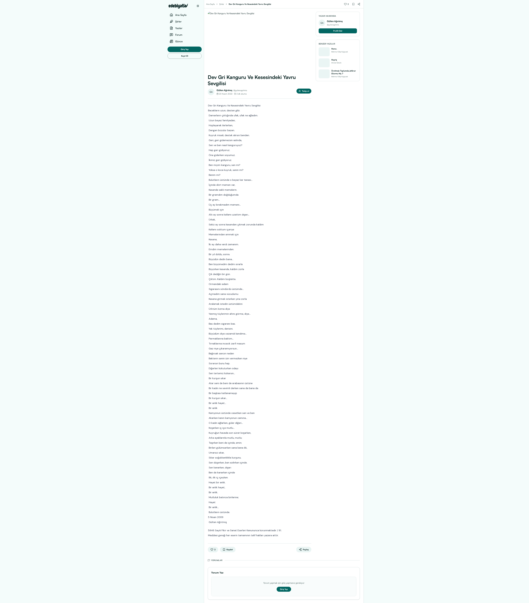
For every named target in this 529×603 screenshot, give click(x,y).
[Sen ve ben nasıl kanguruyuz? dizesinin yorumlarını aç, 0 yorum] (309, 145)
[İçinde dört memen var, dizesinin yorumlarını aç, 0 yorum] (309, 185)
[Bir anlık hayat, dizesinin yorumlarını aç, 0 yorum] (309, 487)
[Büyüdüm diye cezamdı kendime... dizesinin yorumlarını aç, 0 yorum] (309, 333)
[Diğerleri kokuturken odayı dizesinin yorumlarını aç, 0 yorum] (309, 368)
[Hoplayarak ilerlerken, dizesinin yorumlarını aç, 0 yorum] (309, 125)
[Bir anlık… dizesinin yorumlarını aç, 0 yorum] (309, 507)
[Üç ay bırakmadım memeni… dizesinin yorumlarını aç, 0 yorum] (309, 204)
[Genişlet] (204, 301)
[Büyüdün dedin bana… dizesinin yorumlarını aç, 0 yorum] (309, 259)
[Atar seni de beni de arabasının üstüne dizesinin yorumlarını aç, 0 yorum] (309, 383)
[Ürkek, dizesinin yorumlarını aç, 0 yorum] (309, 219)
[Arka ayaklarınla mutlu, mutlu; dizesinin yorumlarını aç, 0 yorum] (309, 437)
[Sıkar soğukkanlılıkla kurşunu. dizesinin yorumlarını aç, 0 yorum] (309, 457)
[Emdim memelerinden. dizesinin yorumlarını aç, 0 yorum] (309, 249)
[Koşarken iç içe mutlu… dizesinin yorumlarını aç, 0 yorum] (309, 428)
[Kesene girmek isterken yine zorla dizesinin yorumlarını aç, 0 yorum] (309, 299)
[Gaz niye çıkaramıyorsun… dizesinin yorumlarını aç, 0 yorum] (309, 348)
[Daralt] (198, 5)
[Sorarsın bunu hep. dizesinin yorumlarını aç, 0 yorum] (309, 363)
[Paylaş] (358, 4)
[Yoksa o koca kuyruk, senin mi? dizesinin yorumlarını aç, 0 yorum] (309, 170)
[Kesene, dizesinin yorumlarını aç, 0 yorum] (309, 239)
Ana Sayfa (210, 4)
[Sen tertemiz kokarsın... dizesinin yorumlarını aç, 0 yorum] (309, 373)
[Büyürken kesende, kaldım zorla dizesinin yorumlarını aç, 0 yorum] (309, 269)
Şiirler (221, 4)
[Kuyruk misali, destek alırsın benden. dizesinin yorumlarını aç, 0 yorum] (309, 135)
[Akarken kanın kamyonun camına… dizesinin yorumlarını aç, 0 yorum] (309, 418)
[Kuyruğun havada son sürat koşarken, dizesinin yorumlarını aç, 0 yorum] (309, 433)
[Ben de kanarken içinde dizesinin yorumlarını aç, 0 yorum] (309, 472)
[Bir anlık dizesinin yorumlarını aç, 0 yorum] (309, 408)
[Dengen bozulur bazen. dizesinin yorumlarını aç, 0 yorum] (309, 130)
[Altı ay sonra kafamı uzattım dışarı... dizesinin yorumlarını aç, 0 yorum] (309, 214)
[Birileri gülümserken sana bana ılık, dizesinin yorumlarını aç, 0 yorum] (309, 447)
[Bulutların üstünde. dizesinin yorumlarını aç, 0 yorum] (309, 512)
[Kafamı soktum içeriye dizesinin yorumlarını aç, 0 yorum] (309, 229)
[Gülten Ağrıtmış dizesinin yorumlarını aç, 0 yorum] (309, 522)
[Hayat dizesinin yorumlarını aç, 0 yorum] (309, 502)
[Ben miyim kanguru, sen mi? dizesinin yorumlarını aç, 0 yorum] (309, 165)
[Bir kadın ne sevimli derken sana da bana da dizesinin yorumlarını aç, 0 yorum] (309, 388)
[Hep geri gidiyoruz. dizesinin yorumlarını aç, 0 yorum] (309, 150)
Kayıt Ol (184, 56)
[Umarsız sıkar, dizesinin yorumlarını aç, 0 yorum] (309, 452)
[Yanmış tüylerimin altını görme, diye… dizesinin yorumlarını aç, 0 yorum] (309, 313)
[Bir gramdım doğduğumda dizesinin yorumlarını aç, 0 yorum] (309, 194)
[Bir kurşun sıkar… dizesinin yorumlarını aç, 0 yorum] (309, 398)
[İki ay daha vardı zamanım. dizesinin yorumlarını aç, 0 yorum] (309, 244)
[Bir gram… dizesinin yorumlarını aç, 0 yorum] (309, 199)
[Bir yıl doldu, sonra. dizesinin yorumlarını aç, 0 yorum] (309, 254)
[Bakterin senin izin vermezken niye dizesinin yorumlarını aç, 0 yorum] (309, 358)
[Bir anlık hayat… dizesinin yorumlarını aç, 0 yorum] (309, 403)
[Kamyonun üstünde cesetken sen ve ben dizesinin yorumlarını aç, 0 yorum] (309, 413)
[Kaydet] (353, 4)
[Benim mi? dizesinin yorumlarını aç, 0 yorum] (309, 175)
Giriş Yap (185, 49)
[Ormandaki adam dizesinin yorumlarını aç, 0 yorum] (309, 284)
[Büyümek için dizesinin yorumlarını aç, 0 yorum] (309, 209)
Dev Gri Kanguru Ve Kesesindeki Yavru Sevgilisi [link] (250, 4)
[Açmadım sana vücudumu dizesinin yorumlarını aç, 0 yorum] (309, 294)
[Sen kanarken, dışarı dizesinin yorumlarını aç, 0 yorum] (309, 467)
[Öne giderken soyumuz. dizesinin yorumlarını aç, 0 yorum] (309, 155)
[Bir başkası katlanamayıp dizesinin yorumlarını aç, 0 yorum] (309, 393)
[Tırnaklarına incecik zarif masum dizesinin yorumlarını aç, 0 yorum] (309, 343)
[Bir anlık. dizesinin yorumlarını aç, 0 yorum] (309, 492)
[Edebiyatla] (182, 6)
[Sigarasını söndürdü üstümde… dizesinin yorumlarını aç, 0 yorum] (309, 289)
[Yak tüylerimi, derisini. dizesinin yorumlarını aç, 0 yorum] (309, 328)
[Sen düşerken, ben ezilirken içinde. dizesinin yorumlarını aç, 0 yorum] (309, 462)
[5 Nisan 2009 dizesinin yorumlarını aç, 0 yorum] (309, 517)
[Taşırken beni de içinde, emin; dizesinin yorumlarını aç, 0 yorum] (309, 442)
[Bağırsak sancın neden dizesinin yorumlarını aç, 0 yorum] (309, 353)
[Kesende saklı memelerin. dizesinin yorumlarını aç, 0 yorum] (309, 189)
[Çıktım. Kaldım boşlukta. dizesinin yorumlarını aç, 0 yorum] (309, 279)
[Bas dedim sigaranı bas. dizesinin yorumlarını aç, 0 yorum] (309, 323)
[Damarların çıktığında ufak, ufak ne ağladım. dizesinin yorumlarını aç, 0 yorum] (309, 115)
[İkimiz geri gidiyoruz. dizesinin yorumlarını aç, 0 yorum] (309, 160)
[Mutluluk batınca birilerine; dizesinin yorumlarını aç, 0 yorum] (309, 497)
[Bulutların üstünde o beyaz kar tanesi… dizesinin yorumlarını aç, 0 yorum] (309, 180)
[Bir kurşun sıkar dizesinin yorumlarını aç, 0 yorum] (309, 378)
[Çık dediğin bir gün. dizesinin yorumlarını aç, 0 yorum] (309, 274)
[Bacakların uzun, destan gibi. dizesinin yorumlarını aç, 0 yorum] (309, 110)
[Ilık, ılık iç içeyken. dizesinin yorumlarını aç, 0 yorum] (309, 477)
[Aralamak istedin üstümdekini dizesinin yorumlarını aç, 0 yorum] (309, 304)
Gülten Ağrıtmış (224, 90)
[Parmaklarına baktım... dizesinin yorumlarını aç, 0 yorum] (309, 338)
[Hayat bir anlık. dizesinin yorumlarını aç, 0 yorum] (309, 482)
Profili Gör (337, 31)
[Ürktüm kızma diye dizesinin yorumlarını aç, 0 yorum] (309, 309)
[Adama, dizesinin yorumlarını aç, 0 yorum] (309, 318)
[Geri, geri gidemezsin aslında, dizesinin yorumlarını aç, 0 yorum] (309, 140)
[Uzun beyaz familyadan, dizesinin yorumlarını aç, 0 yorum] (309, 120)
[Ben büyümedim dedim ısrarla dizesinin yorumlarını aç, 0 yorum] (309, 264)
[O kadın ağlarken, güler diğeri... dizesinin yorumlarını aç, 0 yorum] (309, 423)
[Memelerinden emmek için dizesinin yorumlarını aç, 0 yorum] (309, 234)
